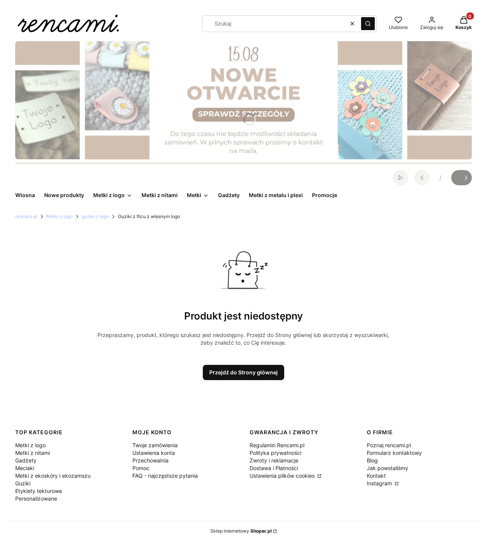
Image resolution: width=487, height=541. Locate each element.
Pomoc (141, 468)
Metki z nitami (32, 452)
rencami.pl (26, 216)
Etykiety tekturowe (38, 491)
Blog (372, 460)
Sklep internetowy (241, 531)
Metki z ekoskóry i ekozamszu (53, 475)
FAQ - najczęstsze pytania (165, 475)
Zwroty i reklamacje (274, 460)
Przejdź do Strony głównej (243, 372)
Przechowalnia (150, 460)
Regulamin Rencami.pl (277, 445)
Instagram (380, 483)
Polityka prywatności (275, 452)
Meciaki (24, 468)
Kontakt (376, 475)
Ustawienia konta (153, 452)
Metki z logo (59, 216)
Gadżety (26, 460)
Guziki (22, 483)
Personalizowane (36, 498)
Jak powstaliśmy (387, 468)
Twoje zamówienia (155, 445)
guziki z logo (95, 216)
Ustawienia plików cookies (283, 475)
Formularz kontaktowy (394, 452)
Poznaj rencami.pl (389, 445)
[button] (368, 23)
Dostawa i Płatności (274, 468)
